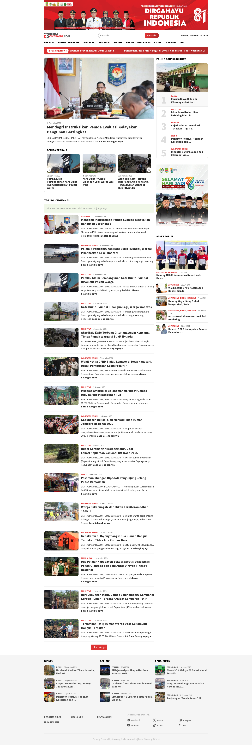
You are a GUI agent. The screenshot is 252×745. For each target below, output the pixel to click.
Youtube (135, 725)
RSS (184, 725)
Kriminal (175, 122)
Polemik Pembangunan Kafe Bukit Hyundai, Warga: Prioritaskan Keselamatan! (116, 251)
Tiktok (160, 725)
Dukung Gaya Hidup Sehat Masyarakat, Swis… (183, 303)
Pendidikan (86, 558)
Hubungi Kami (51, 722)
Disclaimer (76, 717)
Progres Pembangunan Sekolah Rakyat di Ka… (185, 685)
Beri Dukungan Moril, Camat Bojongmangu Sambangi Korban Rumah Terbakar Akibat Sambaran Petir (117, 597)
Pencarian (152, 35)
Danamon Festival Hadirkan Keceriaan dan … (187, 140)
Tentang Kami (104, 717)
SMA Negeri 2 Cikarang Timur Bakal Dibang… (132, 698)
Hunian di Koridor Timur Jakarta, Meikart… (75, 672)
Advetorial (161, 272)
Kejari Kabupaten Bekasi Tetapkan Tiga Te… (185, 127)
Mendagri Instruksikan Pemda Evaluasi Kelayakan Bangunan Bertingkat (92, 130)
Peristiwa (86, 274)
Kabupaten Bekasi (89, 245)
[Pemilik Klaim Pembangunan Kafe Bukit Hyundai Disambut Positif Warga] (63, 163)
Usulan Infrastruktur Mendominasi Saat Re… (132, 685)
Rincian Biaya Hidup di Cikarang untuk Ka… (184, 101)
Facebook (135, 720)
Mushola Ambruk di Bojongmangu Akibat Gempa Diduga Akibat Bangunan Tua (114, 393)
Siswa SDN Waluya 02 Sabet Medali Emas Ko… (187, 672)
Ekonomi (172, 272)
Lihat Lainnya (99, 647)
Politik (115, 667)
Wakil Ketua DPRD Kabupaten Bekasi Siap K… (185, 289)
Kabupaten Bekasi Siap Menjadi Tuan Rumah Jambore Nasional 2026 (111, 422)
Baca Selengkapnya (112, 141)
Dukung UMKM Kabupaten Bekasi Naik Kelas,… (178, 277)
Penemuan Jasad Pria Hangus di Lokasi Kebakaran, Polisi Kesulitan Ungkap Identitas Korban (143, 50)
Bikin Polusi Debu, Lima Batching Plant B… (184, 114)
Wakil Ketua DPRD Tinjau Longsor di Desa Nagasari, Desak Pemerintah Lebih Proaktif (116, 363)
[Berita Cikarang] (57, 35)
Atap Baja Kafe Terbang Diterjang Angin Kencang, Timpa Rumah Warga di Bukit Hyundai (133, 183)
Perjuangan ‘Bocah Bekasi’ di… (185, 698)
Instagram (187, 720)
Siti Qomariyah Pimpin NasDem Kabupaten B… (130, 672)
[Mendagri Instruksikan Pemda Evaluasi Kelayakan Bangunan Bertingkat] (99, 88)
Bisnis (84, 474)
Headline (191, 298)
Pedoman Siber (52, 717)
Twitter (160, 720)
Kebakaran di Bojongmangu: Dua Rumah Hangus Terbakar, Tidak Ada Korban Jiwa (114, 538)
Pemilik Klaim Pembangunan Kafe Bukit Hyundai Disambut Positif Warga (62, 183)
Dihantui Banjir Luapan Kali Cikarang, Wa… (187, 153)
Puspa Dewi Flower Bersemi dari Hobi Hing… (187, 318)
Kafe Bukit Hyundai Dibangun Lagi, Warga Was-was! (99, 181)
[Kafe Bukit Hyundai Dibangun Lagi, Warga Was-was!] (99, 163)
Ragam (174, 96)
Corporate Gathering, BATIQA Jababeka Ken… (73, 685)
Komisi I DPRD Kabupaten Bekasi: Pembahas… (187, 331)
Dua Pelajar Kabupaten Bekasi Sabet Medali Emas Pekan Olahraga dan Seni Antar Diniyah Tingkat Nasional (115, 566)
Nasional (85, 216)
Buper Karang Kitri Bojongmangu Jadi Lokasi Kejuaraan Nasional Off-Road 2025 (109, 451)
